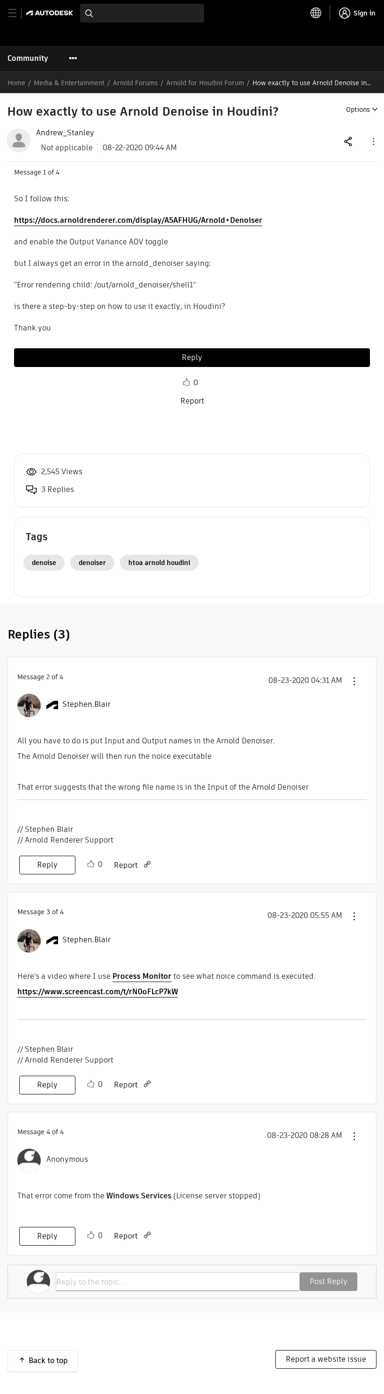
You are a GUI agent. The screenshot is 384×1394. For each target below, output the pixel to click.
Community (27, 58)
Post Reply (328, 1281)
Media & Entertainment (69, 83)
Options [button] (358, 109)
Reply (192, 357)
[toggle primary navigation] (17, 13)
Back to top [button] (48, 1360)
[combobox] (142, 13)
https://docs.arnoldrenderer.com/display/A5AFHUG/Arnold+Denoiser (138, 220)
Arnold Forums (135, 83)
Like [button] (186, 382)
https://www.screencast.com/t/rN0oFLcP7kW (97, 991)
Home (16, 83)
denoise (44, 562)
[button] (373, 141)
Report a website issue (326, 1359)
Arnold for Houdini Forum (205, 83)
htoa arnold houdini (159, 562)
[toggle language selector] (316, 13)
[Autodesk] (50, 13)
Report (192, 401)
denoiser (92, 562)
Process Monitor (141, 976)
